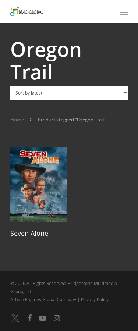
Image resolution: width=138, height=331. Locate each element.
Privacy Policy (95, 299)
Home (17, 119)
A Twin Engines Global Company (43, 299)
